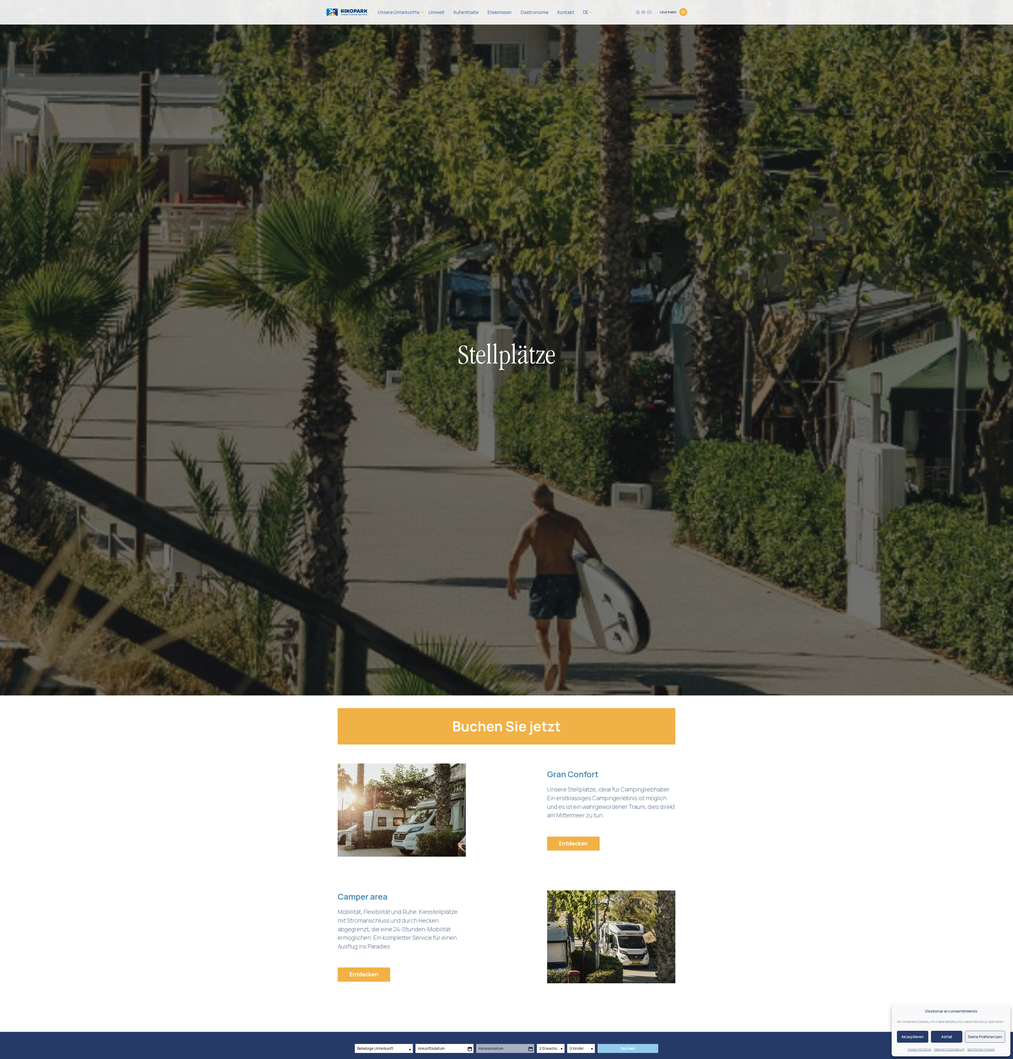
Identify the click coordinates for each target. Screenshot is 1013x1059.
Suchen (628, 1048)
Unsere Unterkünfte (398, 12)
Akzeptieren (912, 1036)
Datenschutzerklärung (949, 1049)
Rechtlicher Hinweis (981, 1049)
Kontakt (565, 12)
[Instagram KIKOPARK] (643, 12)
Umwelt (436, 12)
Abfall (946, 1036)
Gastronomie (534, 12)
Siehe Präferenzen (985, 1036)
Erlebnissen (500, 12)
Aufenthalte (466, 12)
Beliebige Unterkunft (375, 1048)
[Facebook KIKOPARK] (637, 12)
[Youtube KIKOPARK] (649, 12)
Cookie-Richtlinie (919, 1049)
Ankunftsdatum (431, 1048)
